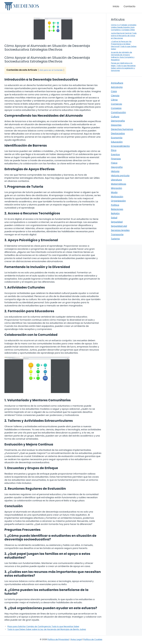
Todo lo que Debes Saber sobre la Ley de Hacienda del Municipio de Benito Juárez (46, 629)
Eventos (115, 154)
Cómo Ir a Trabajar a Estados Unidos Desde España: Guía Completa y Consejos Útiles (123, 27)
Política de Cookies (92, 639)
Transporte (117, 234)
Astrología (117, 87)
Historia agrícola (120, 175)
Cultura (115, 116)
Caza (114, 91)
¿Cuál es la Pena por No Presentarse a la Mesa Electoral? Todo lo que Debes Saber (123, 45)
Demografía (118, 120)
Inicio (116, 6)
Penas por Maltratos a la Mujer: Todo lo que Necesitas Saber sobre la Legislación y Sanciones (123, 67)
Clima (114, 99)
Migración (116, 188)
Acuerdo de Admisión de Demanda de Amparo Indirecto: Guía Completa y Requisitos (122, 56)
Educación (117, 141)
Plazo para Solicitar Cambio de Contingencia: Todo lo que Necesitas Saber (43, 626)
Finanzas (116, 158)
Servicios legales (120, 230)
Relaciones (117, 209)
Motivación (117, 196)
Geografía (117, 167)
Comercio (116, 103)
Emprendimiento (120, 146)
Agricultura (117, 82)
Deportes (116, 125)
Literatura (116, 179)
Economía (116, 137)
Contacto (129, 6)
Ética (113, 150)
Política (115, 205)
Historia (115, 171)
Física (114, 162)
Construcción (118, 112)
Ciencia (115, 95)
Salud (114, 217)
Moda (114, 192)
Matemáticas (118, 183)
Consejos (116, 108)
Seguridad (117, 221)
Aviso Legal (76, 639)
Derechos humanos (122, 129)
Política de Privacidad (58, 639)
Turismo (115, 238)
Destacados (118, 133)
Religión (115, 213)
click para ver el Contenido (51, 70)
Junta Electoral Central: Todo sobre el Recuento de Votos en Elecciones (124, 35)
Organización (118, 200)
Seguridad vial (119, 226)
